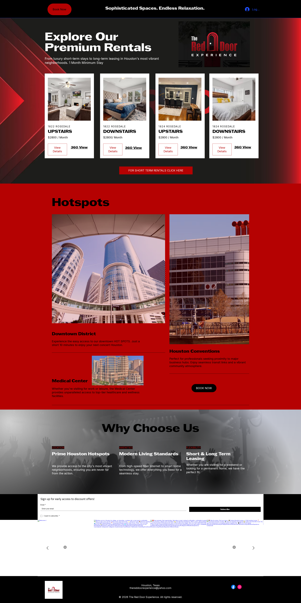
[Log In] (245, 9)
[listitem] (178, 548)
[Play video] (65, 548)
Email (43, 505)
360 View (79, 147)
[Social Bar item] (233, 587)
